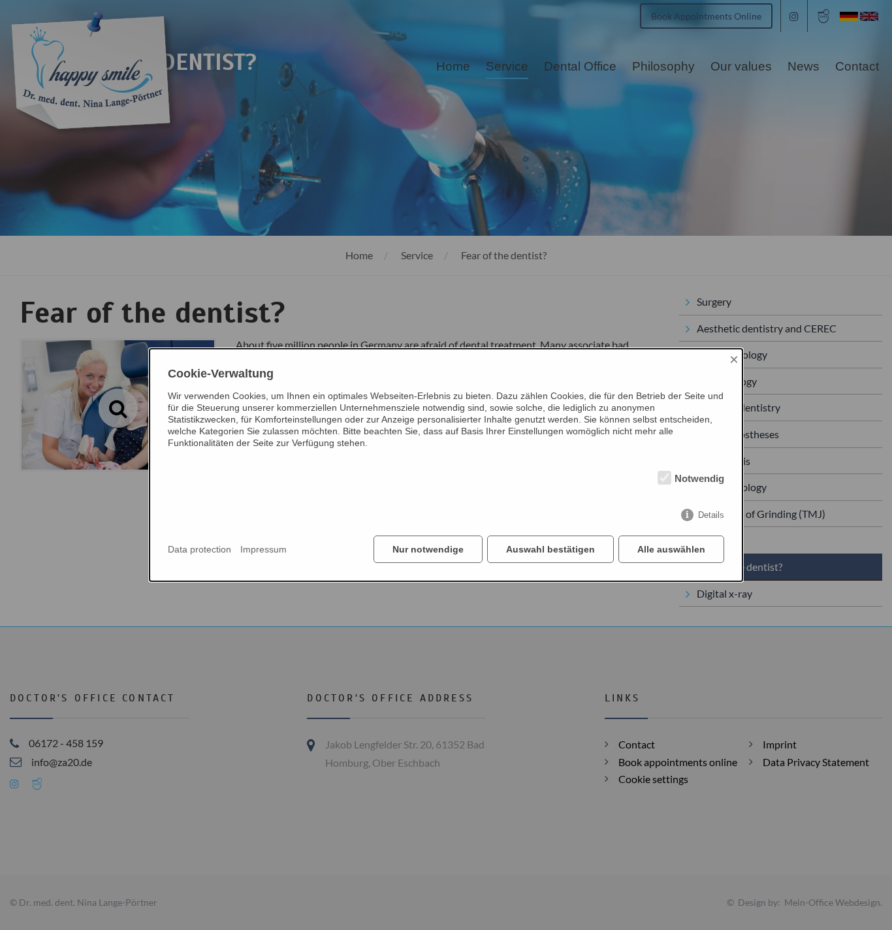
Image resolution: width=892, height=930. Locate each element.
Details (711, 515)
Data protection (199, 549)
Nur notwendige (428, 549)
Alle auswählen (671, 549)
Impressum (263, 549)
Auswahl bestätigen (550, 549)
